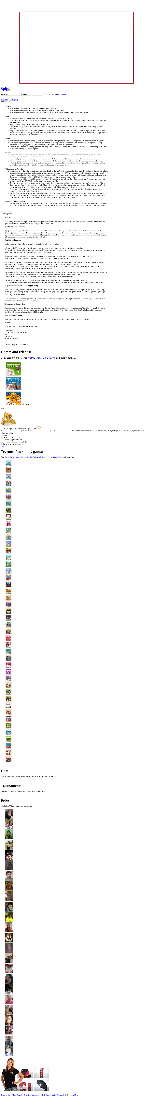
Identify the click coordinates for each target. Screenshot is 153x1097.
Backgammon (14, 457)
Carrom (23, 457)
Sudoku (29, 457)
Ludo (39, 357)
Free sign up (14, 100)
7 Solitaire (49, 357)
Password (25, 431)
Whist (60, 457)
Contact (48, 1095)
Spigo (5, 89)
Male (13, 433)
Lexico (49, 457)
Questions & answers (31, 1095)
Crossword (37, 457)
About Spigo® (17, 1095)
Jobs (42, 1095)
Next (2, 446)
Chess (6, 457)
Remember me (50, 94)
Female (5, 433)
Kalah (44, 457)
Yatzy (31, 357)
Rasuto (55, 457)
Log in (58, 94)
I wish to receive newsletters (13, 444)
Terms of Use (5, 1095)
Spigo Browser (57, 1095)
